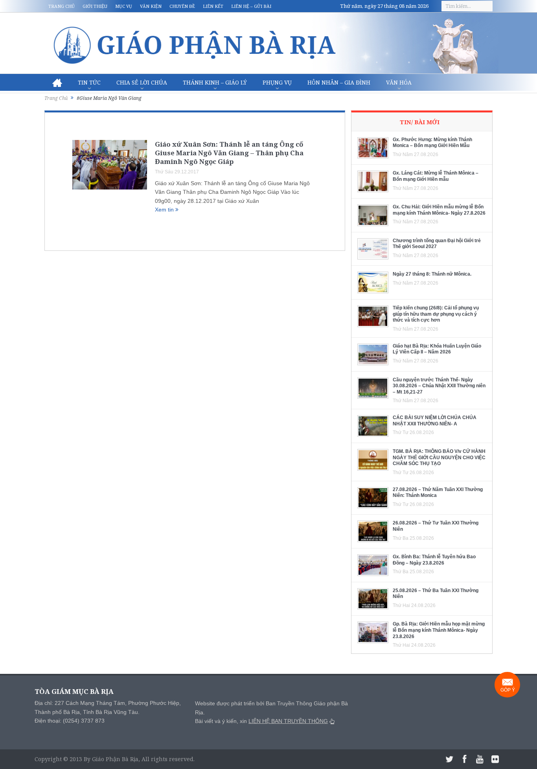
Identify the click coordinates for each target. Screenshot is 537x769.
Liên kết (213, 6)
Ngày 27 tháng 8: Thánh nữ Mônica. (432, 274)
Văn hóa (399, 82)
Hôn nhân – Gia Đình (338, 82)
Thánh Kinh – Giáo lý (215, 82)
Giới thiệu (95, 6)
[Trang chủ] (57, 82)
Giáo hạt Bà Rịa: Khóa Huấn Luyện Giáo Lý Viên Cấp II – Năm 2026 (437, 349)
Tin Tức (89, 82)
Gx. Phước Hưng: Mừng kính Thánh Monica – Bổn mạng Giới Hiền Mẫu (432, 143)
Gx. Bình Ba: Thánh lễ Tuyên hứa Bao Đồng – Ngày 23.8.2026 (434, 560)
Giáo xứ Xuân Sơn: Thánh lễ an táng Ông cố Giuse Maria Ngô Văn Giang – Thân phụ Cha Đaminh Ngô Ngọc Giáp (229, 153)
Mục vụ (123, 6)
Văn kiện (151, 6)
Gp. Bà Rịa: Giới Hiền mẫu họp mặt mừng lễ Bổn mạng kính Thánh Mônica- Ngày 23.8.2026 (439, 630)
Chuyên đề (182, 6)
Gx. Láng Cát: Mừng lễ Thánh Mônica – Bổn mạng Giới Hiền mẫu (435, 176)
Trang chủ (61, 6)
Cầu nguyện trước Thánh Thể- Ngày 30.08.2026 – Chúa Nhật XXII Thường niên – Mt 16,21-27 (439, 386)
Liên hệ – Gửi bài (251, 6)
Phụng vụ (277, 82)
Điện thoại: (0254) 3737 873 (70, 720)
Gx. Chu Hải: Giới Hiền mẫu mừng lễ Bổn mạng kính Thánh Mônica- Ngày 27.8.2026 (439, 210)
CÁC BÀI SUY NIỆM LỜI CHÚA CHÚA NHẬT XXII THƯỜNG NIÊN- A (434, 421)
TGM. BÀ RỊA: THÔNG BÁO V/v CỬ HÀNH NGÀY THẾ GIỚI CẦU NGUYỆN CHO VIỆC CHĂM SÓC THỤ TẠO (439, 457)
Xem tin (165, 209)
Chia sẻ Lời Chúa (141, 82)
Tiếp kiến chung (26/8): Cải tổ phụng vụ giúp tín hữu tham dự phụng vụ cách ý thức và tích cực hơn (436, 314)
